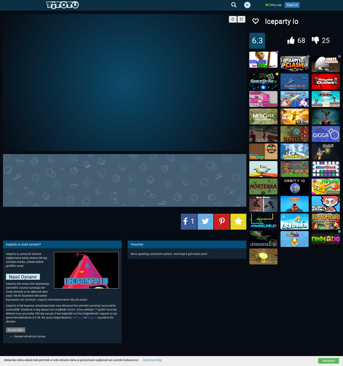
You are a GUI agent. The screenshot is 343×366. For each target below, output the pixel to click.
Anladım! (328, 361)
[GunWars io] (263, 204)
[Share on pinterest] (222, 222)
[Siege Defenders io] (294, 169)
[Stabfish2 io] (294, 99)
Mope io (92, 317)
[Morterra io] (263, 186)
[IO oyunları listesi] (62, 5)
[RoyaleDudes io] (326, 81)
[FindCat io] (326, 239)
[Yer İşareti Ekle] (238, 222)
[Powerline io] (263, 221)
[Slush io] (294, 221)
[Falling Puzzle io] (263, 151)
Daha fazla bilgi (152, 360)
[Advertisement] (124, 180)
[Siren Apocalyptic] (326, 116)
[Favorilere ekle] (255, 22)
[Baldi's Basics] (263, 60)
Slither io (78, 317)
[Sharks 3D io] (294, 81)
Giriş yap (275, 5)
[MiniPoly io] (294, 151)
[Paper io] (326, 186)
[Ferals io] (294, 134)
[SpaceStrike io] (263, 81)
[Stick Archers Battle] (326, 99)
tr (247, 5)
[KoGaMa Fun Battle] (263, 169)
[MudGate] (263, 116)
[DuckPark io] (294, 239)
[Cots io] (326, 151)
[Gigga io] (326, 134)
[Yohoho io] (326, 221)
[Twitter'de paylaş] (205, 222)
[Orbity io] (294, 186)
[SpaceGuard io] (263, 239)
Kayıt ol (292, 5)
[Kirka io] (294, 116)
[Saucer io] (263, 256)
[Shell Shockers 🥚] (326, 64)
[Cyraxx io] (294, 204)
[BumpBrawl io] (326, 204)
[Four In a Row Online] (326, 169)
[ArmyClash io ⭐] (294, 64)
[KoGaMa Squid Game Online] (263, 99)
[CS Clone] (263, 134)
